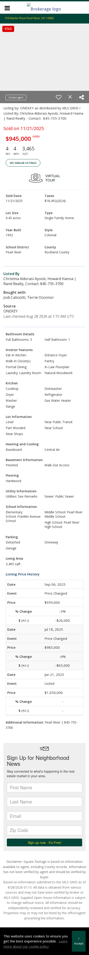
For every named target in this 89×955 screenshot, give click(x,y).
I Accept (78, 941)
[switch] (58, 97)
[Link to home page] (44, 7)
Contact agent (15, 97)
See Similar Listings (23, 163)
